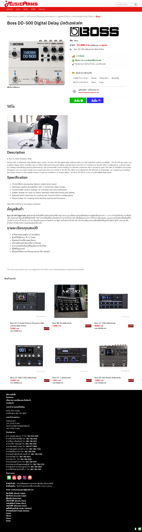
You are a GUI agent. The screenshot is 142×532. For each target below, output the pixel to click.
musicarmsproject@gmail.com (89, 92)
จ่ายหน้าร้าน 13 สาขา (80, 78)
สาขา (18, 9)
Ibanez (8, 518)
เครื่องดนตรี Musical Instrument (41, 16)
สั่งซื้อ (33, 9)
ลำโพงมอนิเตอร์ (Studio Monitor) (17, 511)
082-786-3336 (30, 451)
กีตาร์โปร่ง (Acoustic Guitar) (16, 496)
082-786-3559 (31, 439)
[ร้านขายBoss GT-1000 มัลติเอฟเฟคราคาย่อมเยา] (113, 301)
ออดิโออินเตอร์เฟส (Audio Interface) (19, 508)
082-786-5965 (36, 467)
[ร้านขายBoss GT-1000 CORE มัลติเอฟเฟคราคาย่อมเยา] (28, 355)
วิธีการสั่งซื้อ (11, 394)
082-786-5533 (31, 444)
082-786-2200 (36, 454)
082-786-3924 (25, 457)
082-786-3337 (31, 441)
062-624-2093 (33, 436)
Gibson (8, 516)
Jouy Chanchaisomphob (57, 269)
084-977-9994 (31, 446)
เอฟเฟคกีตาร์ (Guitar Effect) (16, 503)
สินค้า (26, 9)
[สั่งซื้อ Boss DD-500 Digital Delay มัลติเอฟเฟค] (78, 101)
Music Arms (12, 16)
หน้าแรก (10, 9)
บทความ (42, 9)
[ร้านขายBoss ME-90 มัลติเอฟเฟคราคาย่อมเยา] (70, 301)
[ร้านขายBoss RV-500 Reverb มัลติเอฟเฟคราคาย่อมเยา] (113, 355)
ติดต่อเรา (10, 397)
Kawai (8, 521)
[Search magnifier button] (135, 4)
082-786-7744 (34, 449)
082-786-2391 (36, 469)
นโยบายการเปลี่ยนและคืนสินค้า (18, 400)
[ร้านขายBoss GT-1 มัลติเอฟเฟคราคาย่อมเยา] (71, 355)
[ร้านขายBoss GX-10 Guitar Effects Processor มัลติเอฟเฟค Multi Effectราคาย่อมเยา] (28, 301)
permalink (80, 269)
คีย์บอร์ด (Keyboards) (13, 498)
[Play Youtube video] (38, 132)
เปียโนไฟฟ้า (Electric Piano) (16, 501)
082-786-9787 (31, 462)
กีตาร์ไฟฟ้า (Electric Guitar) (15, 493)
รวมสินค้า (10, 403)
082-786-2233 (38, 464)
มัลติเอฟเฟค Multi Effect (83, 16)
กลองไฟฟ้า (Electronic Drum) (16, 506)
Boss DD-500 (42, 269)
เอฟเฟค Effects (63, 16)
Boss (98, 16)
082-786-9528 (26, 459)
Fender (8, 513)
